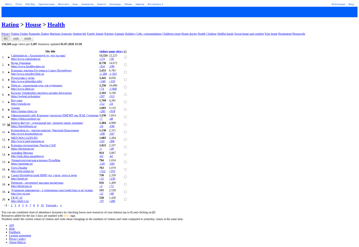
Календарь (115, 4)
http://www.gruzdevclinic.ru (27, 73)
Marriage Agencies (61, 33)
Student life (79, 33)
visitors (103, 51)
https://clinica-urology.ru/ (25, 118)
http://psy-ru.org (20, 193)
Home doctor (189, 33)
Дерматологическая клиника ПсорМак (35, 160)
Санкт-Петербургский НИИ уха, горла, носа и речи (44, 175)
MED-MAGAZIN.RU (24, 137)
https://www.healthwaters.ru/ (28, 66)
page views (116, 51)
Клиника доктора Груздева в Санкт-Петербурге (41, 70)
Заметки (139, 4)
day (6, 38)
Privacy (5, 33)
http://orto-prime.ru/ (22, 171)
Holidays (130, 33)
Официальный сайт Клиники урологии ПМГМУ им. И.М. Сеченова (55, 115)
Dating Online (19, 33)
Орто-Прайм (19, 167)
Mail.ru (8, 4)
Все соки (16, 100)
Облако (128, 4)
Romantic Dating (39, 33)
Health (56, 24)
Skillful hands (225, 33)
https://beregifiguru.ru (23, 126)
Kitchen (109, 33)
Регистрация (338, 4)
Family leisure (95, 33)
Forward (52, 205)
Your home (270, 33)
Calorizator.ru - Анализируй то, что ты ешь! (38, 55)
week (16, 38)
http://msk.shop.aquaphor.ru (27, 156)
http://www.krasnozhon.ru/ (27, 133)
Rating (10, 24)
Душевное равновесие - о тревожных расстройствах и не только (52, 190)
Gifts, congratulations (149, 33)
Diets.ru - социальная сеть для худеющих (36, 85)
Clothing (211, 33)
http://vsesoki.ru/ (20, 103)
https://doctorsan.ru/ (22, 148)
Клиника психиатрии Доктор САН (33, 145)
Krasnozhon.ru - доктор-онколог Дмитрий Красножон (45, 130)
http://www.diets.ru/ (22, 88)
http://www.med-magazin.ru (27, 141)
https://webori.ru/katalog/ (25, 96)
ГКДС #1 (17, 197)
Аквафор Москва (22, 152)
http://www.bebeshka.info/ (26, 81)
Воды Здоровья (20, 63)
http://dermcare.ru (21, 186)
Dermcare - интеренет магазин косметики (37, 182)
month (27, 38)
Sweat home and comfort (249, 33)
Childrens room (171, 33)
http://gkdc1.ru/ (20, 201)
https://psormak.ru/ (22, 163)
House (33, 24)
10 (42, 205)
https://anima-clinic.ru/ (24, 111)
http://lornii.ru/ (19, 178)
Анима (15, 107)
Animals (119, 33)
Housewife (298, 33)
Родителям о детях (23, 78)
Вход (351, 4)
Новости (101, 4)
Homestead (285, 33)
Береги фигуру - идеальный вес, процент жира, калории (47, 122)
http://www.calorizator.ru (25, 58)
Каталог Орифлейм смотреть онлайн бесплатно (41, 92)
